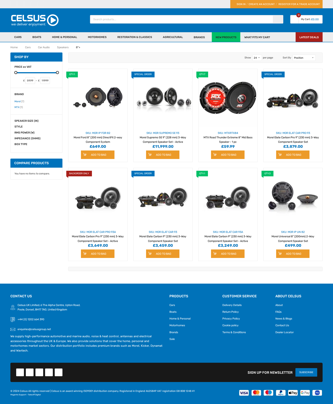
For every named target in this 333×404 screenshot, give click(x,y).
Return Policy (230, 311)
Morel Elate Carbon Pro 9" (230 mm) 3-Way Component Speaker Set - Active (98, 236)
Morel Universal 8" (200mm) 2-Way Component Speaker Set (293, 236)
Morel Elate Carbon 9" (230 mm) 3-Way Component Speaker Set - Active (227, 236)
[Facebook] (13, 4)
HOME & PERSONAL (64, 37)
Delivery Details (232, 305)
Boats (36, 37)
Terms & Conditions (234, 332)
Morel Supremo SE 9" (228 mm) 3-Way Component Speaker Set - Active (163, 137)
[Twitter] (20, 4)
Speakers (63, 47)
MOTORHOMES (97, 37)
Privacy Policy (231, 318)
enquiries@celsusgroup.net (34, 329)
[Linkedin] (27, 4)
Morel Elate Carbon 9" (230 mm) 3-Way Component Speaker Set (162, 236)
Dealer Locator (284, 332)
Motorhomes (177, 325)
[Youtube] (34, 4)
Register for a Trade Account (299, 4)
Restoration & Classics (134, 37)
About (279, 305)
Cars (18, 37)
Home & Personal (180, 318)
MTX (18, 107)
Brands (173, 332)
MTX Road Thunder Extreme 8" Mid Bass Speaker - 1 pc (228, 137)
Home (14, 47)
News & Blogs (283, 318)
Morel (19, 101)
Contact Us (282, 325)
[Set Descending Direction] (318, 58)
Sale (172, 339)
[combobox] (181, 19)
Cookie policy (230, 325)
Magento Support (18, 395)
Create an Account (262, 4)
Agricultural (173, 37)
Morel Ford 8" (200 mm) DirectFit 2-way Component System (98, 137)
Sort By (287, 57)
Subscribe (306, 372)
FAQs (278, 311)
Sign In (241, 4)
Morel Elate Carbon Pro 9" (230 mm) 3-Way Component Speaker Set (293, 137)
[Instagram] (41, 4)
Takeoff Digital (34, 395)
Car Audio (44, 47)
